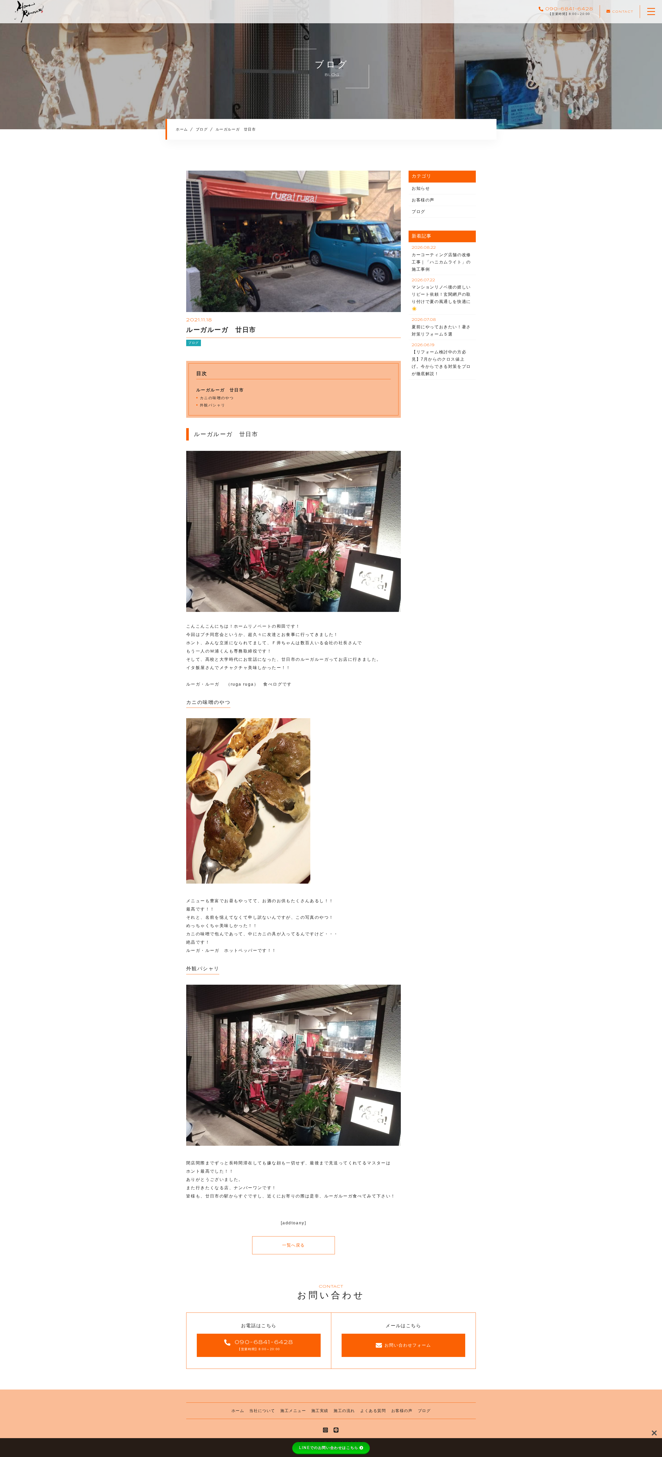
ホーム (237, 1410)
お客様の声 (423, 200)
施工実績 (319, 1410)
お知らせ (421, 188)
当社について (262, 1410)
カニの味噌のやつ (217, 398)
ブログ (193, 343)
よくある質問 (373, 1410)
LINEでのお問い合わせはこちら (328, 1447)
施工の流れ (344, 1410)
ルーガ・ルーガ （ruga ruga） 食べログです (239, 684)
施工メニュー (293, 1410)
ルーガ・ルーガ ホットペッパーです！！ (231, 950)
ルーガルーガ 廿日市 (220, 390)
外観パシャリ (212, 405)
